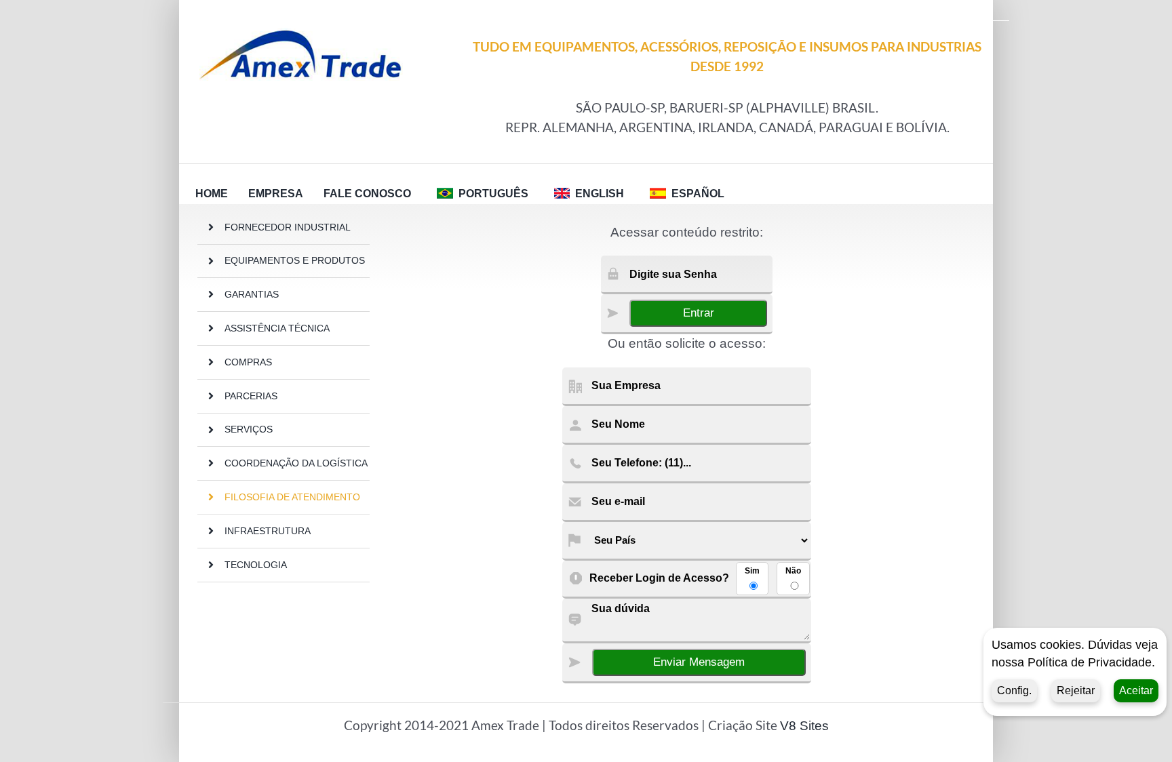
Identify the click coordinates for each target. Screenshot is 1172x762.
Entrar (698, 312)
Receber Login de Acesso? (659, 578)
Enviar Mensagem (699, 662)
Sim (752, 571)
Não (793, 571)
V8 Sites (804, 726)
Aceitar (1136, 690)
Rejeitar (1076, 690)
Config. (1014, 690)
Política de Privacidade (1090, 662)
